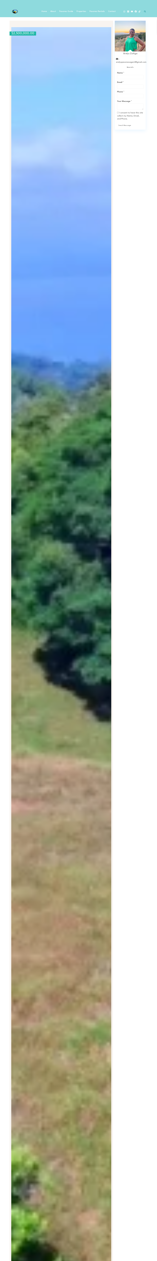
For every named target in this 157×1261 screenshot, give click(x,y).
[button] (145, 11)
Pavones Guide (66, 11)
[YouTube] (132, 11)
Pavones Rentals (97, 11)
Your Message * (124, 101)
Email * (120, 82)
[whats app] (124, 11)
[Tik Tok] (139, 11)
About (53, 11)
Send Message (124, 125)
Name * (120, 73)
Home (44, 11)
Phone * (120, 92)
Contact (112, 11)
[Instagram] (128, 11)
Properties (81, 11)
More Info (130, 67)
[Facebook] (136, 11)
